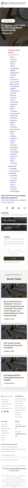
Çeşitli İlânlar (12, 175)
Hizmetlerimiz (5, 433)
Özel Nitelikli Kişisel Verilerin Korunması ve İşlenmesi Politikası (14, 486)
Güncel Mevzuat (8, 20)
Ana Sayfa (4, 424)
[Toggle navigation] (2, 7)
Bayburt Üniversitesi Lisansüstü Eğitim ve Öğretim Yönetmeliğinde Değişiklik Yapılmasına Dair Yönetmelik (14, 66)
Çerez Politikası (13, 476)
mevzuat (22, 285)
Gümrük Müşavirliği (20, 399)
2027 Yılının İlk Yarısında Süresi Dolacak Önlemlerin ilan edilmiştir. (13, 345)
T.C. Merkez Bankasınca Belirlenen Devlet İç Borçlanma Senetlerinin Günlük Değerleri (15, 184)
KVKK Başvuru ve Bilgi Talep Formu (14, 483)
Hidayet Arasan (22, 465)
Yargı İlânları (12, 168)
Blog (2, 437)
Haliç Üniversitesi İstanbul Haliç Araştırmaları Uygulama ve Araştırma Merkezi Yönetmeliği (15, 120)
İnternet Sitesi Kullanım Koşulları (14, 477)
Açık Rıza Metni (5, 476)
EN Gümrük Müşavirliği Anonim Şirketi (16, 468)
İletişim (3, 440)
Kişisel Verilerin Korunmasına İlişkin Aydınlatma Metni (14, 481)
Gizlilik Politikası (22, 476)
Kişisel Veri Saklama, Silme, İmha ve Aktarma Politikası (14, 479)
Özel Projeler (19, 417)
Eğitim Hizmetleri (20, 410)
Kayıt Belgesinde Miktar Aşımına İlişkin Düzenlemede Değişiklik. (14, 377)
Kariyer (3, 435)
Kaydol (14, 258)
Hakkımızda (4, 426)
